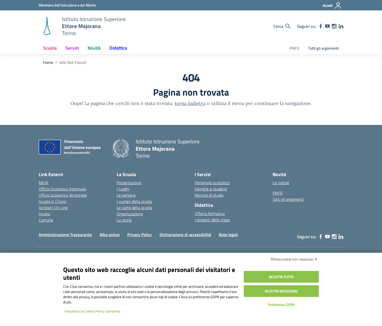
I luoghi (123, 189)
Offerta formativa (210, 213)
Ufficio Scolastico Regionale (62, 189)
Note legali (228, 234)
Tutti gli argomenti (323, 48)
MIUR (43, 182)
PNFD (294, 48)
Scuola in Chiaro (52, 201)
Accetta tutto (281, 277)
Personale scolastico (212, 182)
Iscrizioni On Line (53, 207)
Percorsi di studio (209, 195)
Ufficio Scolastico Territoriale (63, 195)
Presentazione (129, 182)
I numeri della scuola (134, 201)
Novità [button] (94, 47)
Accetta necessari (281, 291)
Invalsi (44, 214)
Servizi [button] (72, 47)
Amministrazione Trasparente (65, 234)
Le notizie (281, 182)
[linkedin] (341, 26)
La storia (124, 220)
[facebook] (320, 26)
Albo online (110, 234)
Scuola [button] (50, 47)
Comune (46, 220)
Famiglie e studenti (211, 189)
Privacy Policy (139, 234)
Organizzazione (130, 214)
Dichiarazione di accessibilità (185, 234)
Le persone (126, 195)
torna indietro (190, 103)
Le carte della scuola (134, 207)
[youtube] (327, 26)
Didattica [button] (118, 47)
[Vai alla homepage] (47, 26)
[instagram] (334, 26)
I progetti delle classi (212, 220)
